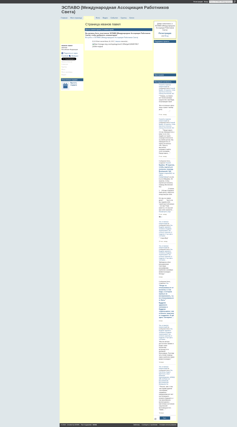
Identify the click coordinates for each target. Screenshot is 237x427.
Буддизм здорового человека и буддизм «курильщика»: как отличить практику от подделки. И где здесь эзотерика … (166, 310)
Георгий (161, 84)
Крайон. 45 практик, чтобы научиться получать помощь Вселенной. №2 (167, 91)
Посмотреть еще (165, 212)
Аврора (117, 41)
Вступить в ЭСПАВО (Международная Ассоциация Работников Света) (111, 37)
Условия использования (167, 425)
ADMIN (77, 425)
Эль (160, 221)
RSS (155, 419)
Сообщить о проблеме (150, 425)
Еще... (165, 418)
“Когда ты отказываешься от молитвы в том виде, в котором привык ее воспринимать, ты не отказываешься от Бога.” (166, 293)
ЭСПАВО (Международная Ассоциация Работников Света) (115, 9)
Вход (206, 2)
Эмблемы (136, 425)
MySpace (74, 56)
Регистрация (198, 2)
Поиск (235, 1)
